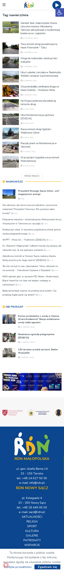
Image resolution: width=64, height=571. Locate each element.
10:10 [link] (55, 270)
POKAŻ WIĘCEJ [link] (32, 176)
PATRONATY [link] (32, 540)
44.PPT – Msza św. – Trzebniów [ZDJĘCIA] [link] (24, 239)
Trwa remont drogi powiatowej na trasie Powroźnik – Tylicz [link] (39, 45)
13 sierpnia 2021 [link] (29, 95)
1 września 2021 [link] (29, 67)
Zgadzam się (47, 567)
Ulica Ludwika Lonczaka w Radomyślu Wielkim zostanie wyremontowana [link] (41, 74)
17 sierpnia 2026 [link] (27, 342)
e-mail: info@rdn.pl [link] (32, 483)
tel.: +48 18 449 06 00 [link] (32, 507)
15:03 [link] (22, 199)
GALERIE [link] (32, 536)
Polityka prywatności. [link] (18, 567)
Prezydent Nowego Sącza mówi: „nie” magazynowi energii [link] (39, 192)
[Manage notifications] (6, 565)
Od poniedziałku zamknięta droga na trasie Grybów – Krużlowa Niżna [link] (40, 88)
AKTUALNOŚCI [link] (32, 517)
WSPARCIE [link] (32, 545)
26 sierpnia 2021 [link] (29, 81)
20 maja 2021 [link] (28, 123)
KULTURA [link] (32, 531)
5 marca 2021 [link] (28, 166)
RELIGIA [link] (32, 521)
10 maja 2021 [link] (28, 137)
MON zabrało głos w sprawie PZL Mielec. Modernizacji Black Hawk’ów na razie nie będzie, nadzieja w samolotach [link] (30, 280)
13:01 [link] (15, 213)
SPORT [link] (32, 526)
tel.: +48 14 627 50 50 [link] (32, 478)
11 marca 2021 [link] (29, 151)
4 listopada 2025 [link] (30, 38)
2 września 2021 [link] (29, 52)
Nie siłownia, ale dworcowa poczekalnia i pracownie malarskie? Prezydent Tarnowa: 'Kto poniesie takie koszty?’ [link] (29, 209)
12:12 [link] (50, 240)
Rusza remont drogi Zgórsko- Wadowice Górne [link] (36, 131)
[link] (59, 12)
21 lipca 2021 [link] (28, 109)
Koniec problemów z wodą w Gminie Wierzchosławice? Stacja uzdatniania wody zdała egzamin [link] (38, 319)
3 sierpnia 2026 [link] (27, 357)
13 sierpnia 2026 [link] (27, 327)
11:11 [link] (47, 250)
